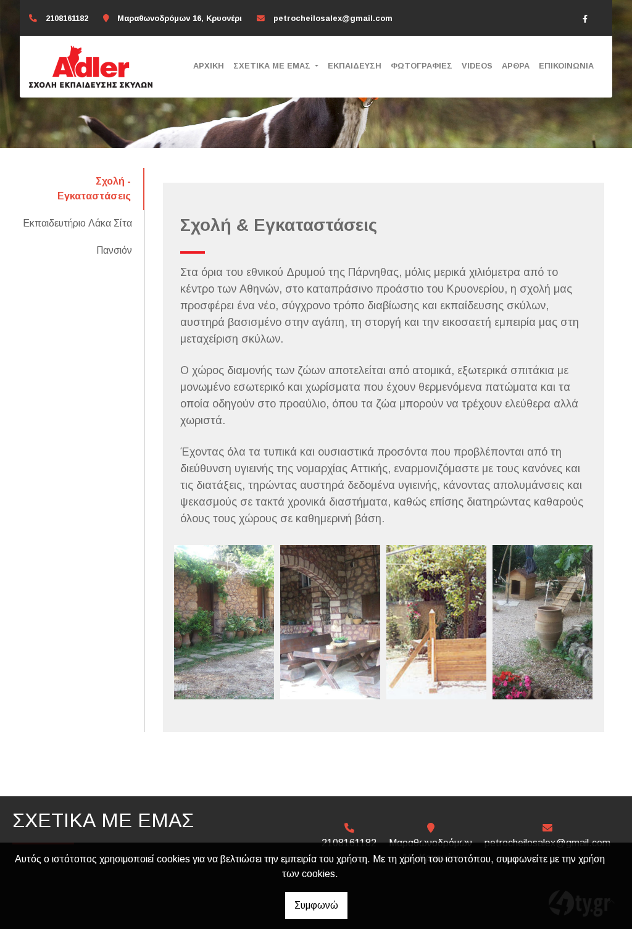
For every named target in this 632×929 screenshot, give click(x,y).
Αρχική (208, 65)
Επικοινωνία (566, 65)
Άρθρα (516, 65)
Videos (477, 65)
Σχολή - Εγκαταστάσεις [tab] (94, 188)
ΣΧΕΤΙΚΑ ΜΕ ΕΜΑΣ (273, 65)
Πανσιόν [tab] (114, 250)
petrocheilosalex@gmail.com (333, 18)
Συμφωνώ (316, 905)
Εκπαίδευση (354, 65)
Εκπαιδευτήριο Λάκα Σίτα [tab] (77, 223)
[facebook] (585, 18)
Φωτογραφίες (421, 65)
